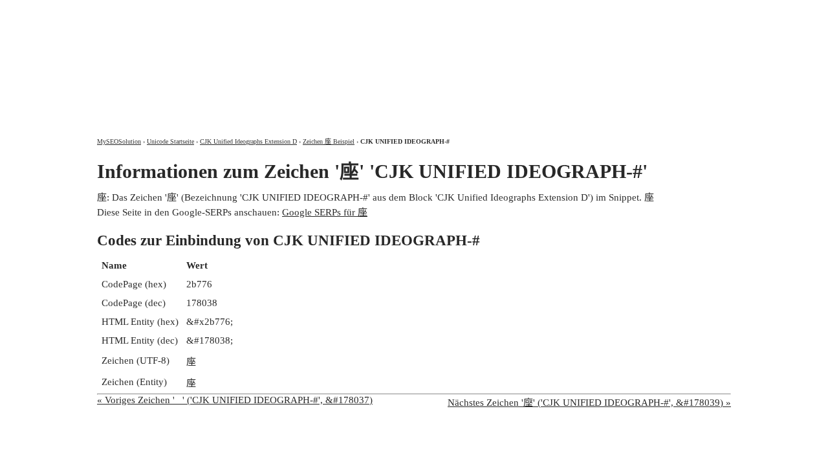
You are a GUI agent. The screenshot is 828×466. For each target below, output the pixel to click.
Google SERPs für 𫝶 (324, 212)
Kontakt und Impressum (662, 11)
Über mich (560, 11)
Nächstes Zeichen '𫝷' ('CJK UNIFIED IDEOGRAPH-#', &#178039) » (589, 402)
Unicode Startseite (170, 141)
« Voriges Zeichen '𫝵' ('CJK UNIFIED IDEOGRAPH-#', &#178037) (235, 400)
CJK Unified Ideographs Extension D (248, 141)
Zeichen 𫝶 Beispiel (328, 141)
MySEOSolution (119, 141)
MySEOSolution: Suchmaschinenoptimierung (249, 58)
